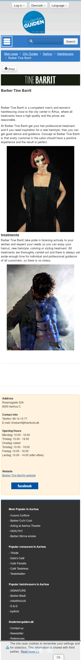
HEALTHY (16, 531)
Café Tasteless (19, 568)
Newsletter (16, 633)
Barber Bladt (18, 595)
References (17, 638)
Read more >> (30, 651)
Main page (11, 54)
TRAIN (14, 553)
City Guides (30, 54)
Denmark (37, 5)
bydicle (14, 611)
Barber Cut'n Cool (21, 520)
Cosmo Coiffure (19, 515)
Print (11, 69)
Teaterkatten (17, 573)
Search (70, 41)
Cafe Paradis (18, 563)
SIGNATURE (18, 590)
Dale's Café (17, 558)
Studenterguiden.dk (21, 622)
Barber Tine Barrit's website (19, 475)
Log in (18, 5)
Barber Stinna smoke (23, 536)
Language (58, 5)
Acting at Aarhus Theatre (25, 525)
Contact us (16, 628)
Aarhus (47, 54)
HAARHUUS (18, 601)
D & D (14, 606)
